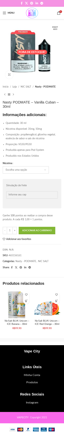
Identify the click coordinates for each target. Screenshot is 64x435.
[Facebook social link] (22, 3)
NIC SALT (26, 87)
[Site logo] (32, 13)
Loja (14, 87)
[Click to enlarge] (9, 75)
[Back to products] (9, 94)
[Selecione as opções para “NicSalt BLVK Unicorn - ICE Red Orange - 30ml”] (56, 301)
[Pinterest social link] (31, 3)
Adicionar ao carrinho (37, 230)
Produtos (32, 382)
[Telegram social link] (41, 3)
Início (6, 87)
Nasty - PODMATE (45, 87)
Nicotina (7, 163)
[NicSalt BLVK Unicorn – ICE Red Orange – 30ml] (47, 304)
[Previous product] (5, 94)
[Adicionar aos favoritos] (26, 295)
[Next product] (13, 94)
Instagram (32, 402)
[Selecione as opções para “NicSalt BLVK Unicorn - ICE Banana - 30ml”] (26, 301)
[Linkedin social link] (36, 3)
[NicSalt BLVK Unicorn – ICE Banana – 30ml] (17, 304)
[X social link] (26, 3)
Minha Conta (32, 375)
